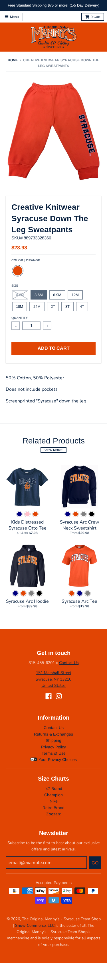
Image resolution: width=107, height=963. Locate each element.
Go (95, 862)
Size (14, 285)
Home (13, 60)
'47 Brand (53, 788)
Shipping (53, 740)
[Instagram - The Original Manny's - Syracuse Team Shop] (58, 696)
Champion (53, 795)
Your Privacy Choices (57, 759)
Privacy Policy (53, 747)
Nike (54, 801)
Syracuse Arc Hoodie (27, 601)
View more (53, 450)
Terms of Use (54, 753)
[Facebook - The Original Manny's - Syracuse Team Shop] (48, 696)
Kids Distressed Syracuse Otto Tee (28, 525)
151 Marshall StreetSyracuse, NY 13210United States (53, 679)
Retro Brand (53, 807)
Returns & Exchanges (53, 734)
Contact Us (69, 662)
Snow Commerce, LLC (34, 925)
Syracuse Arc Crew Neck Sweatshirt (79, 525)
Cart (95, 17)
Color (25, 260)
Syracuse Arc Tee (79, 601)
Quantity (19, 317)
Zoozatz (53, 814)
